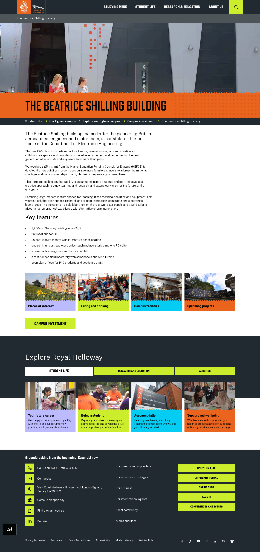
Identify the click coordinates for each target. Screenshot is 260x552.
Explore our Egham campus (101, 121)
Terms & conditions (79, 540)
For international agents (131, 499)
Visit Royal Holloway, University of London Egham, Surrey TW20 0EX (69, 489)
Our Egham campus (62, 121)
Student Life (145, 7)
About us (216, 7)
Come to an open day (50, 500)
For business (124, 488)
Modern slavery (124, 540)
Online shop (206, 487)
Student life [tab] (59, 371)
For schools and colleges (132, 477)
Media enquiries (126, 521)
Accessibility (103, 540)
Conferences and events (206, 506)
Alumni (206, 497)
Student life (33, 121)
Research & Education (182, 7)
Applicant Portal (206, 478)
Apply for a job (206, 468)
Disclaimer (57, 540)
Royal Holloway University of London (31, 7)
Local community (127, 510)
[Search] (236, 7)
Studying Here (115, 7)
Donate (42, 521)
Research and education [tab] (134, 371)
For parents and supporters (133, 466)
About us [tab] (205, 371)
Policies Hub (146, 540)
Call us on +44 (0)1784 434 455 (57, 468)
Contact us (44, 478)
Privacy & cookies (35, 540)
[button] (182, 541)
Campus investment (141, 121)
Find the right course (50, 510)
